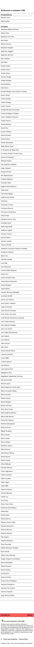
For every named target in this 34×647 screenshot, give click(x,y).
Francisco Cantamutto (8, 212)
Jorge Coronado (6, 307)
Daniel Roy (4, 128)
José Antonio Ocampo (8, 311)
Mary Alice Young (6, 409)
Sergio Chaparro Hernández (10, 559)
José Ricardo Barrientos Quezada (12, 318)
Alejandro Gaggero (7, 51)
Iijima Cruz (4, 256)
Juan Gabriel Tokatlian (8, 325)
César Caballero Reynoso (9, 117)
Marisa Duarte (5, 398)
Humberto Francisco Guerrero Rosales (14, 248)
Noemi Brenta (5, 457)
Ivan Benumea (6, 267)
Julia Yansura (5, 343)
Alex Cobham (5, 59)
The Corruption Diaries (16, 20)
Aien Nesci (4, 40)
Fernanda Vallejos (7, 194)
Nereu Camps (5, 442)
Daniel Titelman (6, 132)
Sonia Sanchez (6, 577)
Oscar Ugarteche (7, 471)
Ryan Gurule (5, 552)
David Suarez (5, 139)
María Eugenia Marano (8, 413)
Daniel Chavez (6, 121)
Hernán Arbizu (6, 238)
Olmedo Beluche (6, 468)
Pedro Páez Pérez (7, 504)
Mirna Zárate (5, 435)
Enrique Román (6, 172)
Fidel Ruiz (4, 201)
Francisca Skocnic (7, 208)
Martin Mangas (6, 402)
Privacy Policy (23, 639)
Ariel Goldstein (6, 84)
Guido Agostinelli (6, 227)
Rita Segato (5, 537)
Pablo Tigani (5, 482)
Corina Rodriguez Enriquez (10, 113)
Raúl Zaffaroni (5, 519)
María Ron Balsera (7, 420)
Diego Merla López (7, 146)
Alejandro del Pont (7, 55)
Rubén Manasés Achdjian (9, 548)
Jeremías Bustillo (6, 296)
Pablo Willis (4, 486)
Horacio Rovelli (6, 245)
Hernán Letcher (6, 241)
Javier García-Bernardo (9, 281)
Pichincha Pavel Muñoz (9, 508)
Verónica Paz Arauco (8, 588)
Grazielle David (6, 223)
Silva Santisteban (7, 563)
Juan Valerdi (5, 336)
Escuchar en (5, 615)
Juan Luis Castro (6, 329)
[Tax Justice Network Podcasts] (2, 2)
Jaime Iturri (4, 274)
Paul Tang (4, 500)
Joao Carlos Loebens (8, 303)
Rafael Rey (4, 511)
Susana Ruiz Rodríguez (9, 581)
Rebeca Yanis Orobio (8, 522)
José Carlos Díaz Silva (8, 314)
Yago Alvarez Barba (7, 595)
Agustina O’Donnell (7, 37)
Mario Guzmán (6, 394)
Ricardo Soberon (6, 533)
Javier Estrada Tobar (8, 278)
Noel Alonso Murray (7, 453)
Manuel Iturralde (6, 380)
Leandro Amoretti (7, 354)
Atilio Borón (5, 88)
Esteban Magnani (7, 179)
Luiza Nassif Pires (7, 369)
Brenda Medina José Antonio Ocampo (14, 91)
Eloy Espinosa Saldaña (8, 164)
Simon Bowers (6, 570)
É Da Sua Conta (16, 13)
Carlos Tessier (6, 106)
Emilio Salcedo (6, 168)
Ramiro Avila (5, 515)
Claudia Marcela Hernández (10, 110)
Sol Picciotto (5, 573)
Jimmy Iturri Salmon (7, 300)
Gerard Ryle (5, 216)
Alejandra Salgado (7, 48)
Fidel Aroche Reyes (7, 197)
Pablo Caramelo (6, 475)
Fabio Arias (4, 190)
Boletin (30, 615)
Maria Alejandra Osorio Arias (10, 387)
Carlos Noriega (6, 102)
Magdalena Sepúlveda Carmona (12, 376)
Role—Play (10, 643)
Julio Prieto (4, 347)
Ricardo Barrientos (7, 526)
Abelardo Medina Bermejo (10, 29)
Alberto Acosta (6, 44)
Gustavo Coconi (6, 234)
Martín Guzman (6, 405)
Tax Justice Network (10, 621)
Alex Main (4, 62)
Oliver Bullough (6, 464)
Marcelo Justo (5, 384)
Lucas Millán (5, 358)
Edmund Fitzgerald (7, 157)
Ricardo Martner (6, 530)
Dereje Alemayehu (7, 143)
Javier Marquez (6, 285)
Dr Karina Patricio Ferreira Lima (11, 154)
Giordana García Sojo (8, 219)
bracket (29, 643)
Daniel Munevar (6, 124)
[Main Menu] (32, 2)
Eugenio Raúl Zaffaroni (8, 186)
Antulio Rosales (6, 80)
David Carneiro (6, 135)
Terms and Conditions (10, 639)
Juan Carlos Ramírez (8, 322)
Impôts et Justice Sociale (16, 16)
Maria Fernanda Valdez (9, 391)
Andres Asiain (5, 66)
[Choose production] (32, 8)
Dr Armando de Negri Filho (10, 150)
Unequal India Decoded (16, 23)
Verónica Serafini (6, 592)
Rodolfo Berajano (7, 541)
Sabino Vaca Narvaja (8, 555)
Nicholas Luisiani (6, 446)
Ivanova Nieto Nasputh (9, 270)
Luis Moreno (5, 365)
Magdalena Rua (6, 373)
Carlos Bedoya (6, 99)
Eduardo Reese (6, 161)
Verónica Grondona (7, 584)
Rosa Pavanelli (6, 544)
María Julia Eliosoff (7, 416)
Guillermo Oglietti (6, 230)
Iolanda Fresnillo (6, 259)
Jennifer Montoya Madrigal (10, 292)
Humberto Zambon (7, 252)
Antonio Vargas (6, 77)
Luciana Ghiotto (6, 362)
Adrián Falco (5, 33)
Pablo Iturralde (6, 478)
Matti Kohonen (6, 427)
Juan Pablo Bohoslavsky (9, 332)
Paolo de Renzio (6, 489)
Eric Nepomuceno (7, 175)
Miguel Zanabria (6, 431)
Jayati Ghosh (5, 289)
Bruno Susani (5, 95)
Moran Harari (5, 438)
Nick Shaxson (5, 449)
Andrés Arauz (5, 70)
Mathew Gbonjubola (7, 424)
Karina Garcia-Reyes (8, 351)
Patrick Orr (4, 497)
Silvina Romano (6, 566)
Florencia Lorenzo (7, 205)
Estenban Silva (6, 183)
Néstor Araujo (5, 460)
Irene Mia (4, 263)
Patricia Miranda (6, 493)
